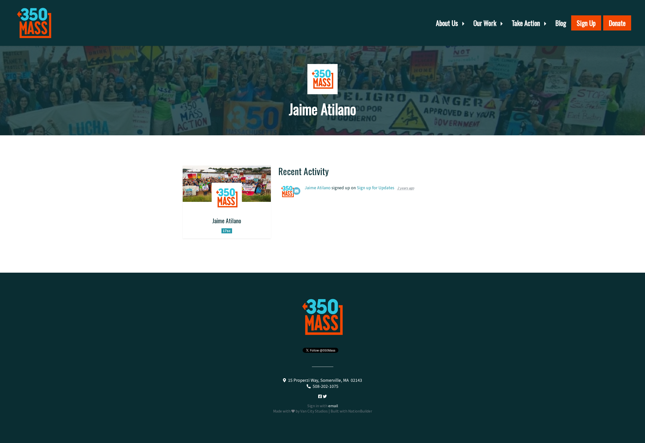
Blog (560, 23)
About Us (448, 23)
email (333, 405)
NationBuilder (360, 411)
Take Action (526, 23)
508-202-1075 (325, 386)
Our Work (485, 23)
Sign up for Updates (375, 187)
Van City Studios (314, 411)
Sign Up (586, 23)
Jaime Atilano (318, 187)
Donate (617, 23)
